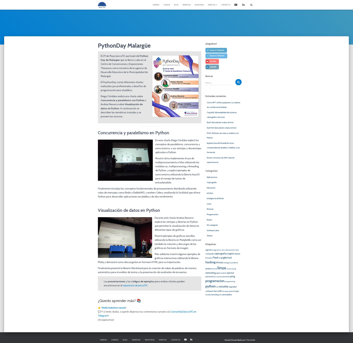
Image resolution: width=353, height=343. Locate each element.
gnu (225, 257)
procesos (226, 277)
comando (209, 253)
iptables (208, 269)
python (210, 286)
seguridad (232, 287)
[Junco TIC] (102, 4)
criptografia (220, 253)
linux (221, 267)
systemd (231, 291)
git (222, 258)
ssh (220, 291)
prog (232, 276)
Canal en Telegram (217, 50)
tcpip (237, 291)
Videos (210, 235)
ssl (223, 291)
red (217, 287)
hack (230, 257)
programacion (214, 281)
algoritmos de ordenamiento (224, 250)
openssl (230, 273)
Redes (209, 220)
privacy (219, 277)
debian (237, 254)
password (209, 277)
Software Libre (213, 230)
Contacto (225, 5)
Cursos (166, 5)
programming (230, 281)
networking (210, 273)
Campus (156, 5)
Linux (209, 204)
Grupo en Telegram (217, 56)
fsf (219, 258)
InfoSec (210, 193)
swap (226, 291)
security (223, 286)
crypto (230, 253)
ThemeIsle (250, 340)
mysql (234, 269)
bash (237, 250)
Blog (176, 5)
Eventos (212, 5)
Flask (215, 257)
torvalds (208, 295)
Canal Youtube (236, 4)
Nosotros (199, 5)
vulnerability (227, 294)
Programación (212, 214)
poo (215, 277)
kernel (214, 269)
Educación (211, 188)
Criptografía (211, 182)
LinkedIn (244, 4)
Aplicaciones (212, 177)
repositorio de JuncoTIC (135, 285)
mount (229, 269)
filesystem (208, 258)
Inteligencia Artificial (215, 198)
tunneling (215, 295)
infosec (219, 262)
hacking (210, 262)
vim (220, 295)
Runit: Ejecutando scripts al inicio (220, 122)
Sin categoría (212, 225)
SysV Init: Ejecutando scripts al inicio (221, 128)
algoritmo (209, 250)
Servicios (187, 5)
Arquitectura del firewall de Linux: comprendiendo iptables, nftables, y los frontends (223, 148)
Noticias (210, 209)
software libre (211, 291)
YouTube (213, 61)
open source (221, 273)
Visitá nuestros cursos (113, 307)
